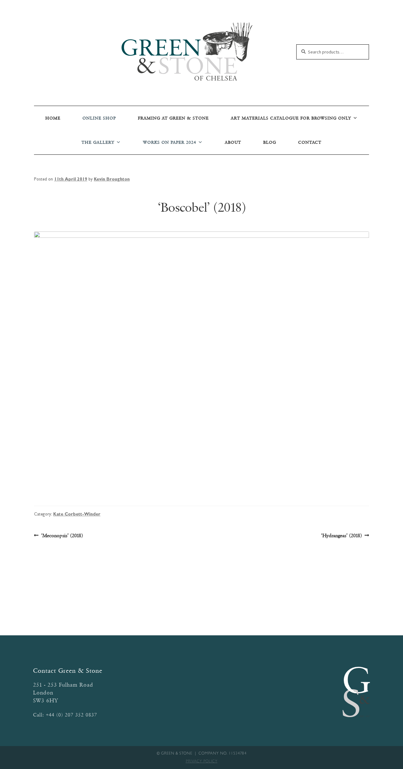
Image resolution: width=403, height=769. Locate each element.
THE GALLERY (98, 142)
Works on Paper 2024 (169, 142)
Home (52, 118)
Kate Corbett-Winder (76, 514)
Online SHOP (99, 118)
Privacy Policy (202, 762)
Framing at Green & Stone (173, 118)
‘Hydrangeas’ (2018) (341, 536)
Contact (309, 142)
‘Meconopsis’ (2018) (62, 536)
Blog (269, 142)
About (233, 142)
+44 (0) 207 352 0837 (71, 715)
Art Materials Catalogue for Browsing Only (291, 118)
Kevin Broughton (112, 179)
